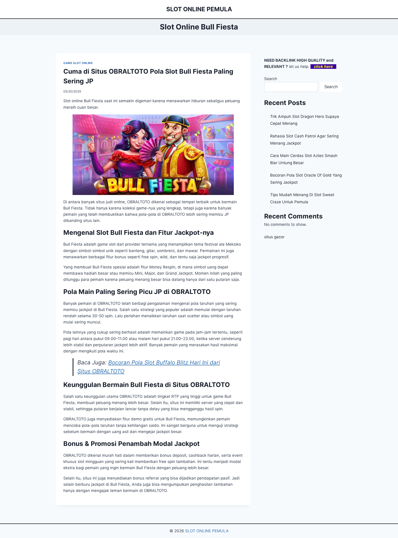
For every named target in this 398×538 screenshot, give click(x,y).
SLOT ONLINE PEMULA (207, 531)
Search (270, 78)
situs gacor (274, 237)
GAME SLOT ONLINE (78, 63)
